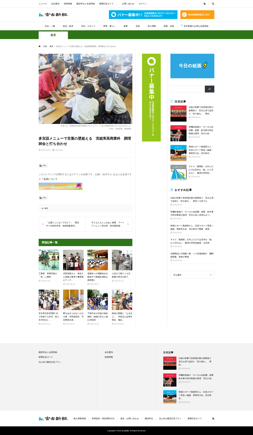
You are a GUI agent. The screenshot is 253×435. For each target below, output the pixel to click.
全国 (138, 26)
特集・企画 (169, 26)
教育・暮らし (109, 26)
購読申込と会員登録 (85, 3)
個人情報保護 (79, 418)
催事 (126, 26)
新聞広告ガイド (106, 3)
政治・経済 (68, 26)
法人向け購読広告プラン (50, 362)
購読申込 (149, 418)
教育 (53, 35)
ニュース (43, 3)
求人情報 (152, 26)
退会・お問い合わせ (129, 418)
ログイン (143, 3)
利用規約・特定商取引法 (103, 418)
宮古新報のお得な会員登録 (196, 26)
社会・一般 (50, 26)
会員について (50, 179)
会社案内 (55, 3)
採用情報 (68, 3)
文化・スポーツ (88, 26)
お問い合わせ (128, 3)
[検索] (209, 89)
